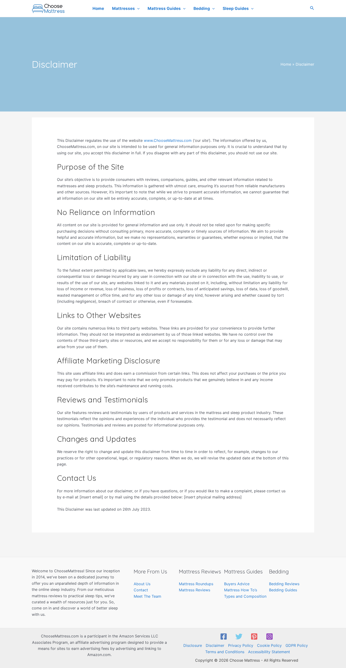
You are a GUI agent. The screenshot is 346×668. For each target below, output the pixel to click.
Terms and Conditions (224, 651)
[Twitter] (238, 636)
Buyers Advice (236, 583)
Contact (141, 590)
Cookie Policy (269, 645)
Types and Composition (245, 596)
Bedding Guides (283, 590)
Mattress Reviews (194, 590)
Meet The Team (147, 596)
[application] (137, 8)
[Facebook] (223, 636)
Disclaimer (215, 645)
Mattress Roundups (196, 583)
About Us (142, 583)
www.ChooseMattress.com (168, 140)
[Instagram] (269, 636)
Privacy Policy (240, 645)
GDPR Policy (297, 645)
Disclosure (192, 645)
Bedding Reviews (284, 583)
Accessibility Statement (269, 651)
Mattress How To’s (240, 590)
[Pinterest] (254, 636)
